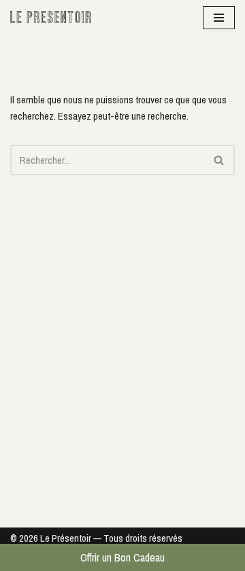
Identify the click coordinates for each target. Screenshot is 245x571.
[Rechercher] (219, 160)
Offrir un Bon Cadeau (122, 557)
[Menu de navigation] (219, 17)
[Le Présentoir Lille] (51, 18)
